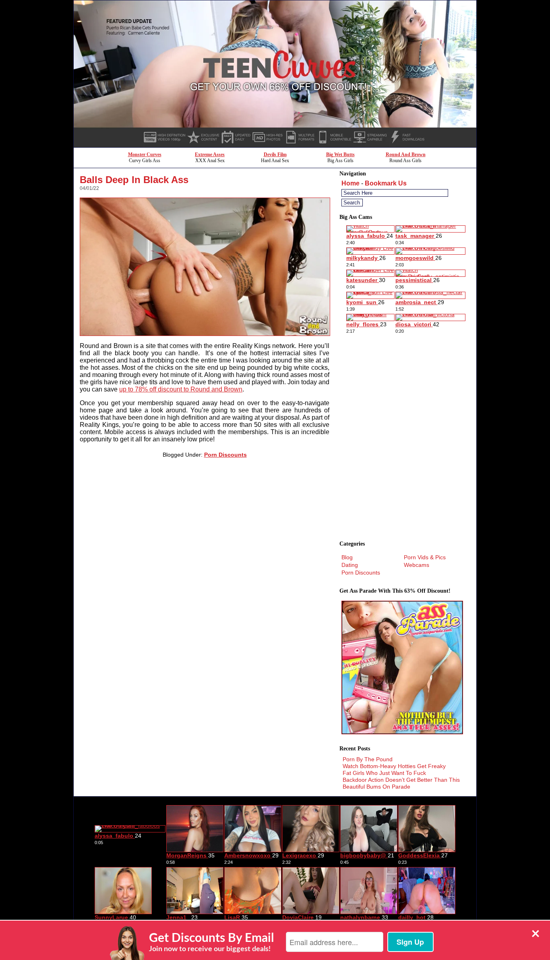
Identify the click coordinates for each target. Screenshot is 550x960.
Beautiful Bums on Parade (376, 786)
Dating (349, 565)
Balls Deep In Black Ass (134, 179)
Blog (347, 557)
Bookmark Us (386, 183)
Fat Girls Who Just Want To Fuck (384, 773)
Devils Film (275, 154)
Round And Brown (406, 154)
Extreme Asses (210, 154)
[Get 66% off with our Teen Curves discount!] (275, 145)
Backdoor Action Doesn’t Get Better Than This (401, 780)
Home (350, 183)
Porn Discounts (225, 454)
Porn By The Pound (368, 759)
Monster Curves (144, 154)
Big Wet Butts (340, 154)
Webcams (416, 565)
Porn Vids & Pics (425, 557)
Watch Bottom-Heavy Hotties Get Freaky (394, 766)
